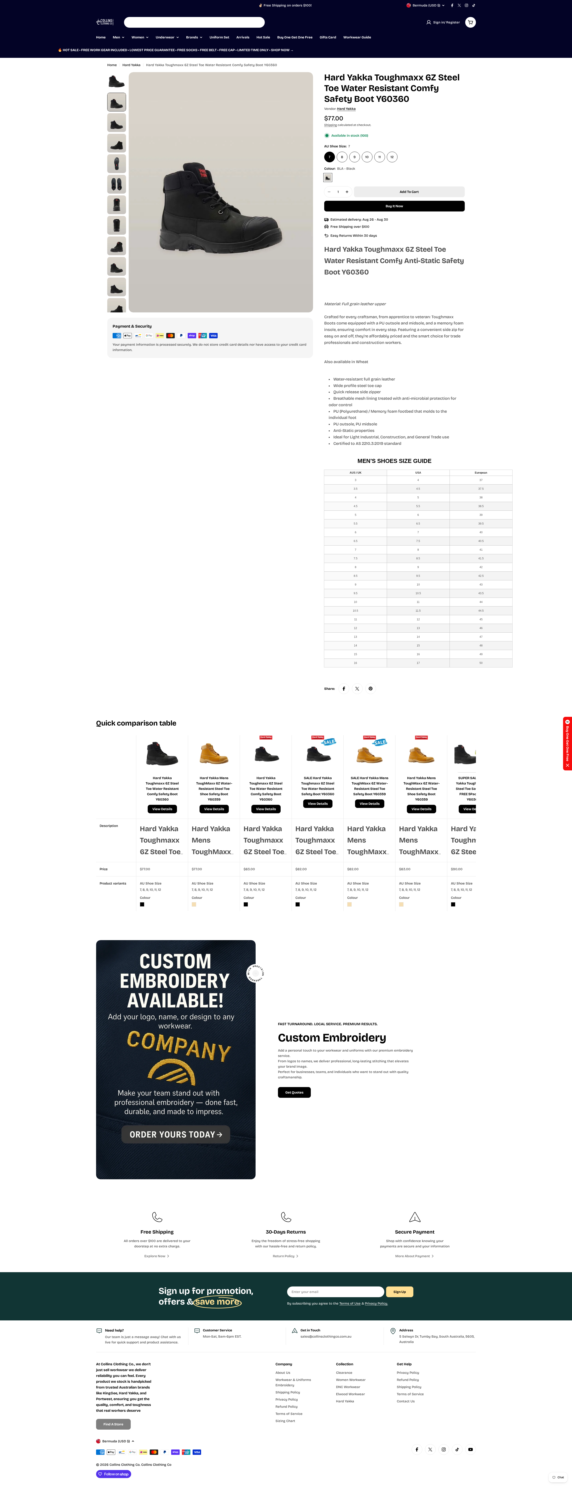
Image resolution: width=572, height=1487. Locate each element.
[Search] (258, 22)
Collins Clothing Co (124, 1465)
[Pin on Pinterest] (370, 688)
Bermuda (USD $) (426, 5)
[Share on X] (357, 688)
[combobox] (194, 22)
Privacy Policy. (376, 1303)
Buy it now (394, 206)
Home (112, 65)
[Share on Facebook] (344, 688)
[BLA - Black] (327, 177)
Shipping (330, 125)
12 (392, 157)
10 (367, 157)
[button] (567, 743)
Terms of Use (350, 1303)
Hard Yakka (131, 65)
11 (380, 157)
